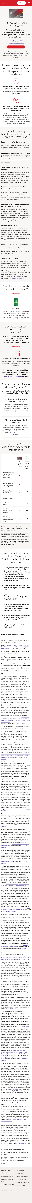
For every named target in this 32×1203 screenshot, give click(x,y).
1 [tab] (13, 293)
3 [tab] (17, 293)
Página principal (21, 1185)
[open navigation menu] (28, 3)
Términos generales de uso (7, 1184)
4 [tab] (19, 293)
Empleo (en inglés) (21, 1179)
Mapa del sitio (20, 1173)
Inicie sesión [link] (21, 3)
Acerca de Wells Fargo (22, 1176)
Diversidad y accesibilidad (23, 1182)
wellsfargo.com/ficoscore (19, 278)
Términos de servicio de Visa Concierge (17, 1119)
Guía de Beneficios (23, 1143)
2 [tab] (15, 293)
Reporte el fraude (21, 1170)
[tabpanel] (16, 309)
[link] (5, 2)
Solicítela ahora (16, 47)
